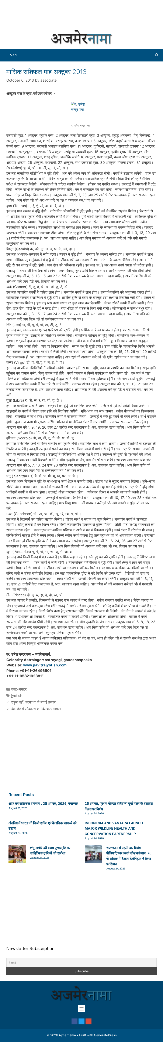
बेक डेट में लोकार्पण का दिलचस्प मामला (36, 709)
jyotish (16, 696)
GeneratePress (105, 1035)
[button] (81, 1008)
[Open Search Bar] (156, 55)
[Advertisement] (81, 13)
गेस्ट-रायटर (19, 689)
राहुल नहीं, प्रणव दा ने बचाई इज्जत (33, 702)
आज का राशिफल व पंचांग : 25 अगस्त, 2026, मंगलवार (43, 803)
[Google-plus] (88, 1021)
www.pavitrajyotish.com (45, 665)
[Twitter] (81, 1021)
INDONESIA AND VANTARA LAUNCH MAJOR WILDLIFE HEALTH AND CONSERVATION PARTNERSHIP (114, 828)
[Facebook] (74, 1021)
